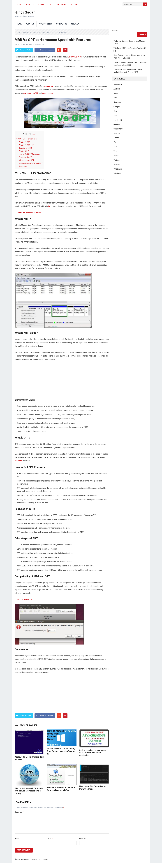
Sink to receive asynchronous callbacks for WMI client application (92, 752)
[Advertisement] (62, 380)
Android (116, 89)
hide (33, 134)
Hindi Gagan (25, 12)
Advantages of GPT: (26, 160)
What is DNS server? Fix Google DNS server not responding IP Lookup (29, 791)
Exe (115, 115)
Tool (115, 151)
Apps (115, 93)
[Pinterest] (65, 50)
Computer (27, 32)
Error (115, 111)
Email (50, 839)
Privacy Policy (45, 4)
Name (17, 839)
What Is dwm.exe (24, 599)
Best (115, 98)
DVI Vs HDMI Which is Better (29, 212)
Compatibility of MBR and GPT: (31, 163)
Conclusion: (23, 166)
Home (19, 4)
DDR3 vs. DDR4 (74, 57)
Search (115, 31)
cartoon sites (47, 93)
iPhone (116, 138)
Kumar (17, 44)
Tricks (115, 155)
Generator (117, 124)
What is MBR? (24, 142)
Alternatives (118, 84)
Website (82, 839)
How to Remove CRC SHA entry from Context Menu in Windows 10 (61, 751)
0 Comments (39, 44)
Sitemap (74, 4)
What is (116, 164)
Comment (19, 812)
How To (116, 133)
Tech (115, 147)
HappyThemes (43, 859)
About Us (30, 4)
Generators (118, 129)
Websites (117, 160)
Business (117, 102)
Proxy (115, 142)
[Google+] (59, 50)
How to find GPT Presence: (29, 154)
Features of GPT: (25, 157)
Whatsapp (117, 169)
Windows (117, 173)
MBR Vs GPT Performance (26, 139)
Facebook (117, 120)
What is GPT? (24, 151)
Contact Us (61, 4)
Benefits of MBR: (25, 148)
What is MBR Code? (26, 145)
